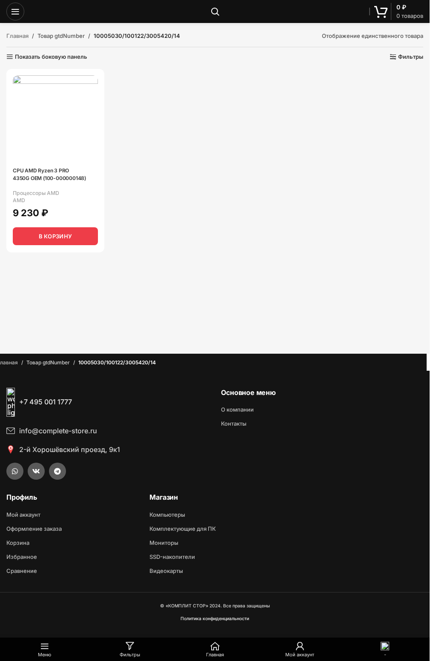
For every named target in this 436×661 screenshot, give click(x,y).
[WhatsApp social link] (14, 471)
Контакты (234, 423)
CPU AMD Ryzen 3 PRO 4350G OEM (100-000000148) (49, 174)
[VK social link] (36, 471)
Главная (17, 35)
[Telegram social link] (57, 471)
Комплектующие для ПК (182, 528)
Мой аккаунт (23, 514)
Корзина (17, 542)
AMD (19, 200)
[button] (55, 236)
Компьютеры (167, 514)
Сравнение (21, 570)
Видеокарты (166, 570)
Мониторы (163, 542)
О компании (237, 409)
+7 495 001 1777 (45, 402)
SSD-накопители (172, 556)
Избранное (21, 556)
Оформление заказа (34, 528)
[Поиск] (215, 11)
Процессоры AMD (36, 193)
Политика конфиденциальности (215, 618)
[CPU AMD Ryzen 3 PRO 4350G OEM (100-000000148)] (55, 117)
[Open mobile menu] (15, 11)
